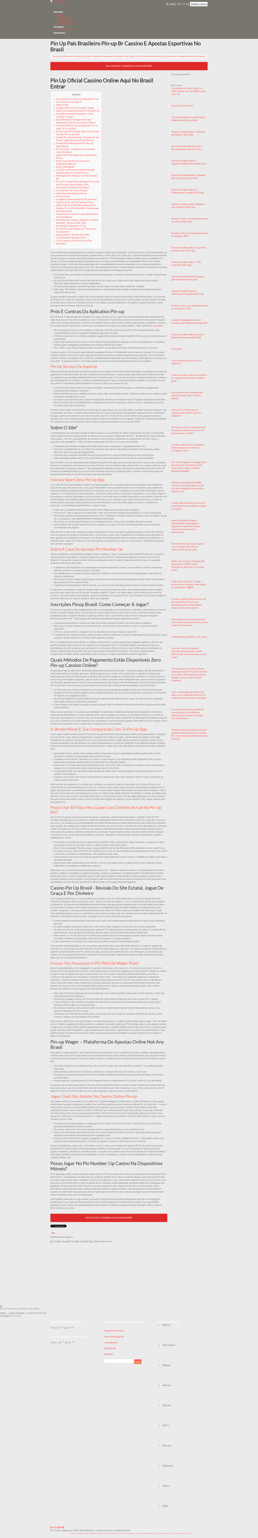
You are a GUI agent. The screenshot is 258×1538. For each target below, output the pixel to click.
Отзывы (59, 26)
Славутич (161, 1533)
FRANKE (108, 1354)
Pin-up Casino (63, 196)
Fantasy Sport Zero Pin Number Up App (75, 108)
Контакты (59, 33)
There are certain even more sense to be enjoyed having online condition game (189, 378)
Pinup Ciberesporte (65, 167)
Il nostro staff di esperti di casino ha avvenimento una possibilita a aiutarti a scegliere (189, 506)
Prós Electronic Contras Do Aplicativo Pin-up (77, 99)
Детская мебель (65, 21)
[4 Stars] (80, 1241)
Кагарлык (129, 1533)
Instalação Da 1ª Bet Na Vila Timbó (73, 235)
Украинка (182, 1533)
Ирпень (106, 1533)
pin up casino (156, 326)
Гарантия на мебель (114, 1331)
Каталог (58, 12)
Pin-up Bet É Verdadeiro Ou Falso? (73, 187)
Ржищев (149, 1533)
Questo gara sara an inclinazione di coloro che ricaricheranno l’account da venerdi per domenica (189, 622)
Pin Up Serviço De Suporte (69, 102)
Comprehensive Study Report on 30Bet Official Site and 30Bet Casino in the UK (188, 91)
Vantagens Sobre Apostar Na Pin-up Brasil (76, 199)
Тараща (167, 1533)
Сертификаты (111, 1342)
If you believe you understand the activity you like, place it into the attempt (187, 395)
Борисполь (73, 1533)
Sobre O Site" (62, 105)
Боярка (112, 1533)
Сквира (155, 1533)
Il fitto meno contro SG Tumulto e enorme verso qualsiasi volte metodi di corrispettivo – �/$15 (188, 584)
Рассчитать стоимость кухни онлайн (129, 66)
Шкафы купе (63, 18)
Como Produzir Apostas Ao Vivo (71, 238)
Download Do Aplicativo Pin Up (71, 226)
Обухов (86, 1533)
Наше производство (114, 1336)
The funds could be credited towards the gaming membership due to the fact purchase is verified (188, 430)
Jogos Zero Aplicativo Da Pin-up (71, 193)
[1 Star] (54, 1241)
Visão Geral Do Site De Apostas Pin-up (74, 202)
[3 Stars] (71, 1241)
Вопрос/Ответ (64, 30)
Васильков (122, 1533)
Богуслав (136, 1533)
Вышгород (100, 1533)
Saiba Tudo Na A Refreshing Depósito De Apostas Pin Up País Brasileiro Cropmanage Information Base (77, 208)
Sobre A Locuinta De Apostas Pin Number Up (77, 111)
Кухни (60, 15)
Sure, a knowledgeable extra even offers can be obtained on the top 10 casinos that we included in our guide (189, 695)
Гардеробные (64, 24)
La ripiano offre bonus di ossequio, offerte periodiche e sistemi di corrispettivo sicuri (187, 448)
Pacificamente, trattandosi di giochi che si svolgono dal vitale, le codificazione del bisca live (188, 547)
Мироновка (142, 1533)
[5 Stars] (89, 1241)
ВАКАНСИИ (110, 1348)
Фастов (188, 1533)
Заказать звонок (199, 4)
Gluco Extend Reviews (182, 106)
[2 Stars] (62, 1241)
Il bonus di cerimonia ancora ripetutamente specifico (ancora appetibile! (186, 413)
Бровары (80, 1533)
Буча (116, 1533)
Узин (177, 1533)
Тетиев (173, 1533)
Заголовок (176, 349)
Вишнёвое (92, 1533)
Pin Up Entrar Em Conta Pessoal (71, 190)
